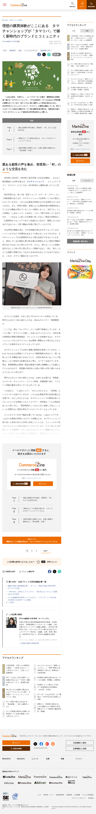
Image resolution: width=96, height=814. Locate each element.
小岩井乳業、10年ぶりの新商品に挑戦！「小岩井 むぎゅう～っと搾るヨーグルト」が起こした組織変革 (18, 669)
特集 (62, 758)
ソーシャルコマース (31, 50)
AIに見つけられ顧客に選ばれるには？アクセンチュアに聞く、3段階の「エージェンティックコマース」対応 (18, 693)
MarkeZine (6, 758)
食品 (20, 50)
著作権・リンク (48, 795)
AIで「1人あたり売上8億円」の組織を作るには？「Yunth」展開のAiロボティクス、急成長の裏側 (18, 681)
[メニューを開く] (4, 4)
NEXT (45, 551)
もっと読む (10, 602)
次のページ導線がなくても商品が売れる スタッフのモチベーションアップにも (31, 540)
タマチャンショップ (35, 181)
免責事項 (69, 795)
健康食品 (12, 50)
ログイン (44, 484)
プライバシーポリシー (79, 798)
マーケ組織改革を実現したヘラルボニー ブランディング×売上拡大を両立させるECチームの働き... (32, 598)
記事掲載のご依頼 (79, 748)
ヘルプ (39, 795)
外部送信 (91, 798)
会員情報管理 (60, 795)
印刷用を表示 (10, 571)
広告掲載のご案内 (79, 742)
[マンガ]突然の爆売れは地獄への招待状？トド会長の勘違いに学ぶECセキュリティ (18, 713)
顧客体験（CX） (46, 50)
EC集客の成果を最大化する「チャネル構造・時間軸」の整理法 (49, 678)
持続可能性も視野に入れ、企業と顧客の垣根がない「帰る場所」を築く (38, 520)
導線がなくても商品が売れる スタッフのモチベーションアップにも (38, 509)
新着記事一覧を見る (80, 241)
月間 (87, 31)
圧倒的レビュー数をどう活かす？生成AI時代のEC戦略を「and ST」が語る (48, 687)
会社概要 (77, 795)
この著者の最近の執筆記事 (29, 643)
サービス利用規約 (88, 795)
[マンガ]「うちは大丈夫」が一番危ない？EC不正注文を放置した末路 (49, 696)
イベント (79, 758)
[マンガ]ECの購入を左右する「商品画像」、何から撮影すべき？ (17, 704)
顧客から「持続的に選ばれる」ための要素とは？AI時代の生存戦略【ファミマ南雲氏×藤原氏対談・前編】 (49, 707)
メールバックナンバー (33, 478)
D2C (5, 50)
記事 (73, 181)
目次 (31, 120)
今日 (73, 31)
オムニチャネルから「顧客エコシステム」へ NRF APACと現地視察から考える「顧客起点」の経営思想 (48, 669)
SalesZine (21, 758)
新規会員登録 (21, 484)
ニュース (87, 181)
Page (9, 139)
